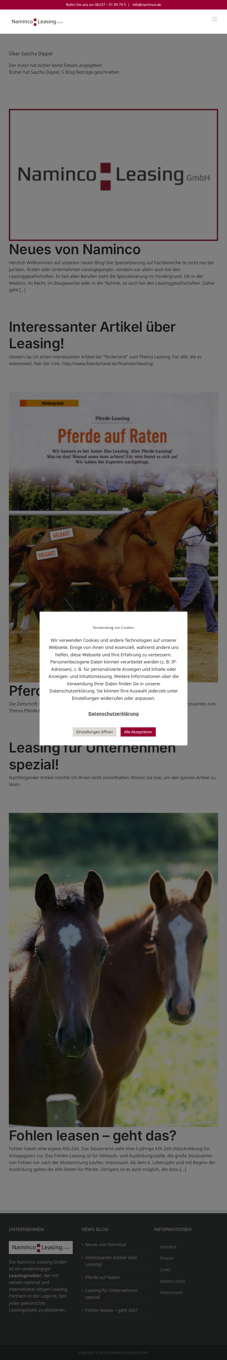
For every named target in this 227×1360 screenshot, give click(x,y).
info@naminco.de (146, 4)
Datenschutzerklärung (113, 713)
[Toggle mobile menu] (215, 19)
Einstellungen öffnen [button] (94, 731)
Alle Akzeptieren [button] (138, 731)
